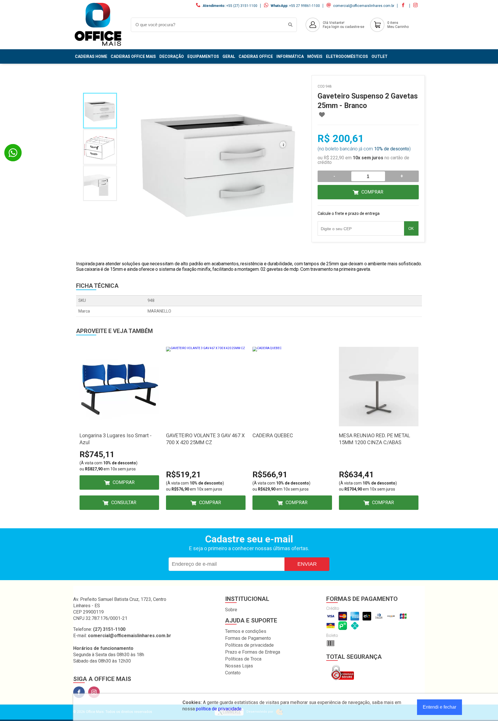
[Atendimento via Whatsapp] (13, 152)
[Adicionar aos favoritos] (322, 114)
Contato (233, 672)
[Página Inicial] (97, 44)
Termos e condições (245, 631)
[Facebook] (79, 692)
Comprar (372, 192)
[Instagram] (94, 692)
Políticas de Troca (243, 659)
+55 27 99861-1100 (304, 6)
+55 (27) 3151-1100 (241, 6)
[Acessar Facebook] (404, 6)
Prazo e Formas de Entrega (252, 652)
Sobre (231, 609)
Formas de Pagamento (248, 638)
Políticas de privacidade (249, 645)
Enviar (307, 564)
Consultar (123, 502)
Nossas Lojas (239, 666)
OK (411, 228)
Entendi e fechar (439, 707)
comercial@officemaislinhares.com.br (363, 6)
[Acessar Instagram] (416, 6)
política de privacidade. (219, 708)
